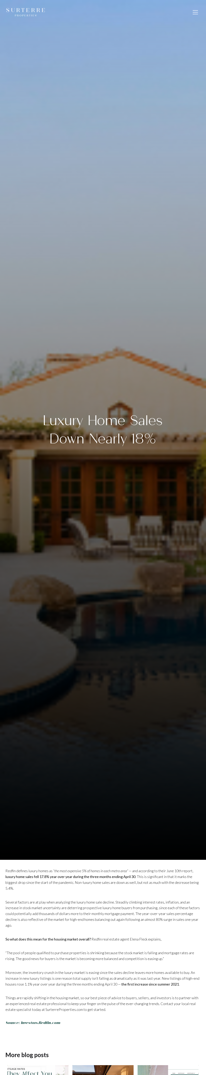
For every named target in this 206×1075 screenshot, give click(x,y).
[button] (195, 12)
